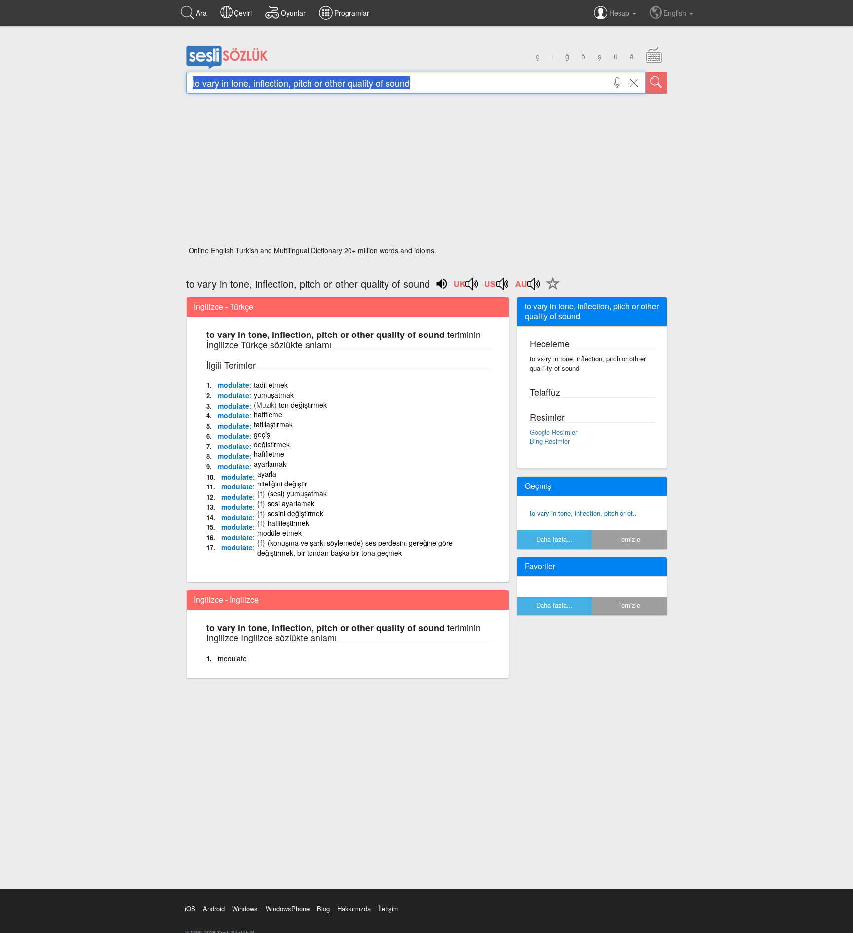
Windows (245, 908)
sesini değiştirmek (295, 513)
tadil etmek (271, 385)
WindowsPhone (288, 908)
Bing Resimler (550, 441)
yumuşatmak (274, 395)
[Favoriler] (550, 289)
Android (214, 908)
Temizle (629, 539)
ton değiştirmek (303, 405)
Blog (323, 908)
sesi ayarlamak (291, 503)
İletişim (388, 908)
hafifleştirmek (288, 523)
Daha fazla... (554, 539)
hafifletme (269, 454)
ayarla (266, 474)
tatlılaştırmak (273, 424)
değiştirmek (272, 444)
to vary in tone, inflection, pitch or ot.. (583, 513)
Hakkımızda (354, 908)
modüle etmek (279, 533)
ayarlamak (270, 464)
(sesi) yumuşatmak (297, 493)
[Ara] (656, 83)
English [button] (675, 13)
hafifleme (268, 414)
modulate (233, 385)
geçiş (262, 434)
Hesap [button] (620, 13)
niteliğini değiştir (282, 483)
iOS (190, 908)
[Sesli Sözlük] (227, 67)
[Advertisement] (426, 173)
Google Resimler (553, 432)
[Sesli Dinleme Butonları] (466, 287)
